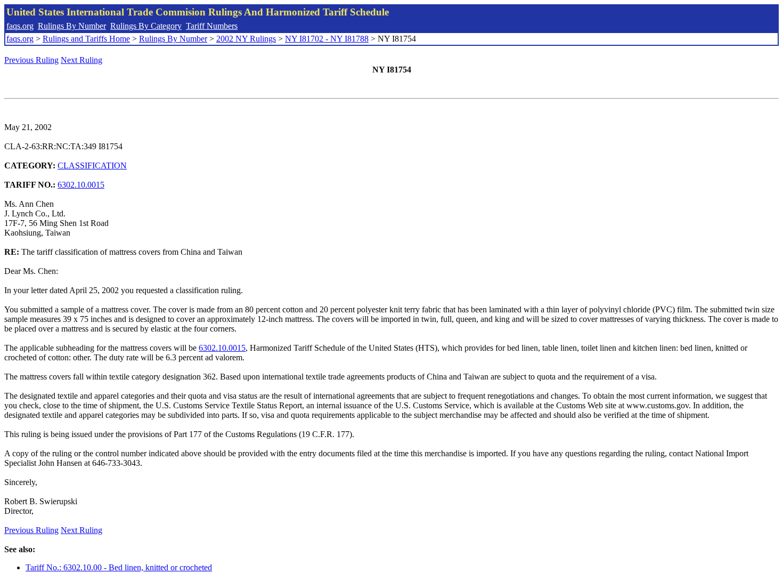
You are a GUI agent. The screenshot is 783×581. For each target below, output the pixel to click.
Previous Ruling (31, 59)
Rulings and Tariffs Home (86, 38)
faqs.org (20, 25)
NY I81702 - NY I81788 (327, 38)
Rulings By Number (72, 25)
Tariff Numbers (212, 25)
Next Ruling (81, 59)
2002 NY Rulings (246, 38)
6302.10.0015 (81, 184)
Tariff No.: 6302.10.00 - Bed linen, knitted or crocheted (119, 567)
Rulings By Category (146, 25)
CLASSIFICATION (92, 165)
